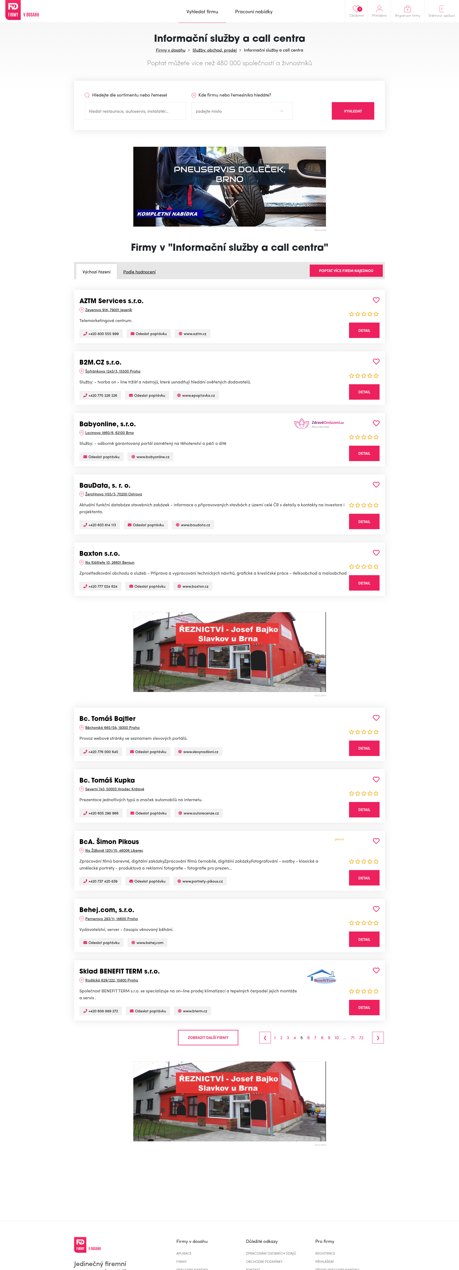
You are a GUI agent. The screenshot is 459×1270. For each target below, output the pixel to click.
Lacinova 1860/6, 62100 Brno (109, 432)
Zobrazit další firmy (208, 1037)
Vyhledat (353, 111)
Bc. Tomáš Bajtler (107, 719)
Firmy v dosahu (170, 50)
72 (361, 1037)
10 (337, 1037)
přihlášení (324, 1261)
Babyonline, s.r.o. (107, 424)
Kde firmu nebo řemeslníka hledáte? (234, 94)
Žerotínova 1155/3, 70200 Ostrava (113, 493)
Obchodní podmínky (264, 1261)
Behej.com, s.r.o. (106, 910)
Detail (364, 330)
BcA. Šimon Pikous (109, 842)
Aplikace (184, 1253)
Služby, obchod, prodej (215, 50)
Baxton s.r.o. (99, 554)
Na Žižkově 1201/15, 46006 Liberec (114, 850)
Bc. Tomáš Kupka (107, 781)
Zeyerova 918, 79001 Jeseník (108, 309)
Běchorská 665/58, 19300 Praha (112, 727)
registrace (325, 1253)
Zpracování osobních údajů (271, 1253)
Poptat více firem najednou (346, 270)
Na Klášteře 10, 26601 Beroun (109, 562)
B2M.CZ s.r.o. (100, 363)
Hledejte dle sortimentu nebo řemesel (129, 94)
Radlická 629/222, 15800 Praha (111, 980)
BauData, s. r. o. (105, 486)
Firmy (181, 1261)
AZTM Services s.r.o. (111, 301)
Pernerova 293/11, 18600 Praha (111, 918)
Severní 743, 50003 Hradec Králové (114, 788)
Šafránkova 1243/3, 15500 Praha (113, 371)
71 (353, 1037)
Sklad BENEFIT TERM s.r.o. (119, 972)
